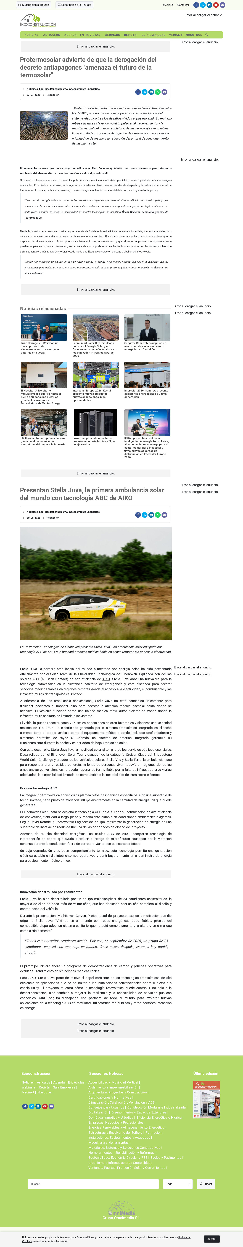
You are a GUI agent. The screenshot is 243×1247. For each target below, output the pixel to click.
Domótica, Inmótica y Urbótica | (111, 1117)
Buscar (207, 1184)
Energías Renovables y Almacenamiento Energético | (127, 1127)
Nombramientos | (101, 1153)
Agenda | (60, 1082)
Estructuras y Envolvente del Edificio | (116, 1133)
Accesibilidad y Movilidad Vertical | (114, 1082)
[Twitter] (203, 5)
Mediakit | (29, 1092)
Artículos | (44, 1082)
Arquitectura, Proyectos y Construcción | (118, 1092)
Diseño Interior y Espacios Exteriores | (139, 1112)
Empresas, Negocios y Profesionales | (116, 1122)
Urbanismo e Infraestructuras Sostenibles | (120, 1163)
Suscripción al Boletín (35, 5)
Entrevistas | (77, 1082)
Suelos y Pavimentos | (166, 1158)
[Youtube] (216, 5)
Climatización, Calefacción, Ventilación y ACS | (122, 1102)
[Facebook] (196, 5)
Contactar (183, 5)
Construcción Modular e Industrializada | (157, 1107)
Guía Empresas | (65, 1087)
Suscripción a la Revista (76, 5)
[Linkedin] (209, 5)
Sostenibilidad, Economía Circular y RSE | (118, 1158)
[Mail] (222, 5)
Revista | (45, 1087)
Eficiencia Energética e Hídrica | (159, 1117)
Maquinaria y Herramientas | (109, 1142)
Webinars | (29, 1087)
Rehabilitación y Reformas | (136, 1153)
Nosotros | (45, 1092)
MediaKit (168, 5)
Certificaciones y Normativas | (110, 1097)
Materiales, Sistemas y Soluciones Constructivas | (125, 1148)
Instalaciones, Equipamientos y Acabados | (120, 1137)
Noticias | (29, 1082)
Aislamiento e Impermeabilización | (114, 1087)
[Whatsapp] (158, 92)
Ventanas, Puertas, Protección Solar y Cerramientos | (127, 1168)
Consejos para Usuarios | (107, 1107)
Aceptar (211, 1239)
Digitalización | (99, 1112)
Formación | (154, 1133)
